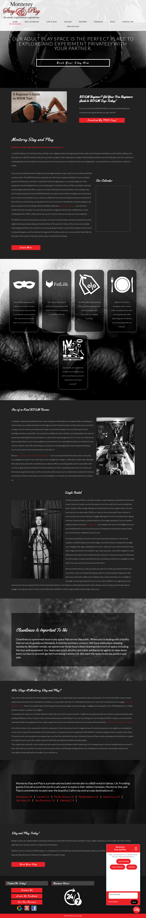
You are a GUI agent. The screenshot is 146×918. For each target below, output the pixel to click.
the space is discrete (68, 206)
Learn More (26, 247)
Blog (112, 22)
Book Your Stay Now (73, 63)
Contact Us (127, 22)
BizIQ (110, 902)
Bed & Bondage (32, 22)
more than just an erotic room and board (34, 455)
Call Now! (131, 867)
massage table (91, 524)
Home (15, 22)
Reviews (83, 22)
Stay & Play (51, 22)
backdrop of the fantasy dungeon (119, 722)
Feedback (98, 22)
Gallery (68, 22)
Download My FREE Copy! (102, 120)
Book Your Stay (28, 864)
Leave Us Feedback (26, 896)
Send (134, 902)
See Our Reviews (27, 901)
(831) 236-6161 (73, 26)
